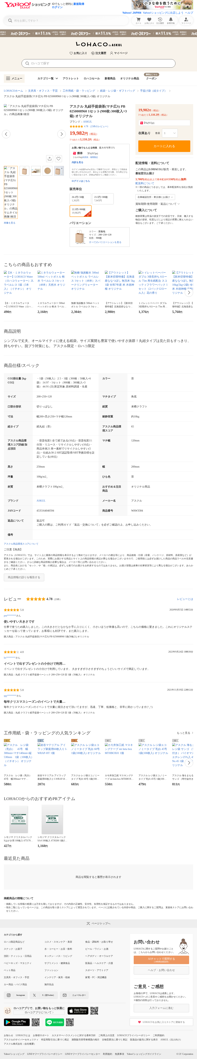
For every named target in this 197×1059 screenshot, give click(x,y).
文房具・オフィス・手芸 (43, 90)
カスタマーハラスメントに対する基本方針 (74, 1035)
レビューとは (185, 599)
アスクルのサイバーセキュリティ (21, 1039)
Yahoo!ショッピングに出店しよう (163, 12)
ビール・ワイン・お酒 (96, 949)
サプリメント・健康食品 (57, 963)
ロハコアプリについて (38, 1012)
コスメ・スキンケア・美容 (58, 942)
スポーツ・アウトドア (96, 970)
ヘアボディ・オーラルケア (99, 956)
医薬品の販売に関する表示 (144, 1039)
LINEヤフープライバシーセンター (82, 1054)
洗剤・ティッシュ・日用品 (18, 956)
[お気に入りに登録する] (58, 158)
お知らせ (8, 1035)
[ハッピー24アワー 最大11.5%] (98, 33)
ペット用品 (9, 970)
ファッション (51, 970)
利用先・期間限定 (90, 157)
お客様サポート (41, 1035)
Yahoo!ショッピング (14, 1054)
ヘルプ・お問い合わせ (161, 970)
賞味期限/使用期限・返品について (156, 203)
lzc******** (10, 657)
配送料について (144, 183)
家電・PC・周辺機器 (96, 977)
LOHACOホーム (13, 90)
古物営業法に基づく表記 (114, 1039)
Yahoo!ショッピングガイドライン (144, 1054)
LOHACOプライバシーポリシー (133, 1035)
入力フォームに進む (161, 1008)
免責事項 (119, 1054)
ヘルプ (189, 12)
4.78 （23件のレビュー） (96, 126)
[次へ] (61, 134)
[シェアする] (49, 158)
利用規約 (107, 1054)
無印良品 (49, 984)
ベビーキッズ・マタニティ (18, 963)
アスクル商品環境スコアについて (21, 543)
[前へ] (6, 134)
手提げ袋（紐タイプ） (153, 90)
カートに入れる (164, 146)
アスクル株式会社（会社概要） (20, 1043)
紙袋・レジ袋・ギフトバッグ (117, 90)
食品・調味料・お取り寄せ (99, 942)
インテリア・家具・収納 (57, 977)
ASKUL (87, 121)
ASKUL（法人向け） (171, 1039)
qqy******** (10, 695)
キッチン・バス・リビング (58, 956)
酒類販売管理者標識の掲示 (85, 1039)
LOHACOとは (23, 1035)
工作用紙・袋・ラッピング (79, 90)
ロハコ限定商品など (14, 942)
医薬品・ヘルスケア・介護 (99, 963)
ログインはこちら (81, 181)
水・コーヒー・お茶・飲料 (58, 949)
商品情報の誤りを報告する (24, 577)
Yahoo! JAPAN (131, 12)
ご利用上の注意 (106, 1035)
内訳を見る (77, 162)
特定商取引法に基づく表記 (55, 1039)
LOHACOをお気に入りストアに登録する (164, 1022)
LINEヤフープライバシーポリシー (44, 1054)
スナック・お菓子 (13, 949)
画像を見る (9, 222)
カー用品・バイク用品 (15, 984)
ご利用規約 (158, 1035)
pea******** (10, 615)
